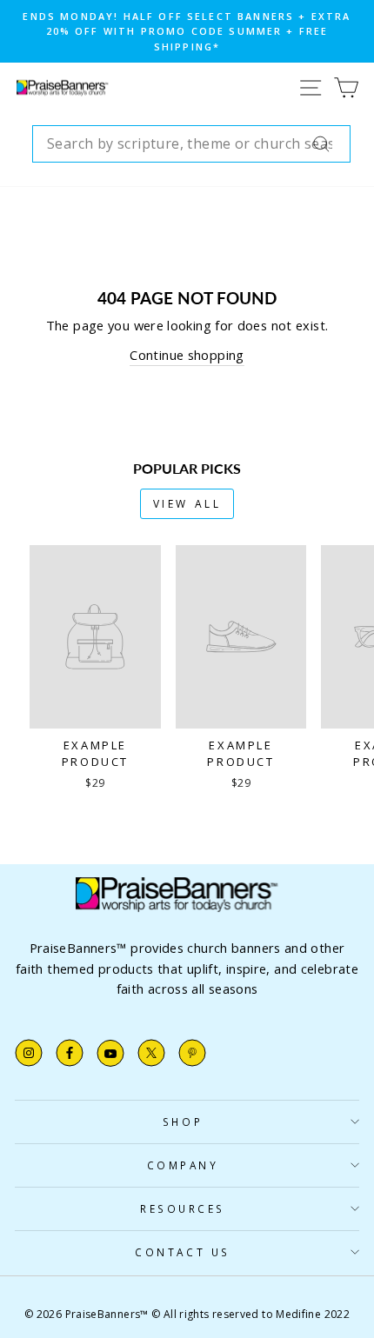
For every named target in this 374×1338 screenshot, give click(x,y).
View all (187, 503)
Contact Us (182, 1252)
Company (183, 1165)
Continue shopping (187, 354)
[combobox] (191, 144)
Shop (183, 1121)
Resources (182, 1208)
